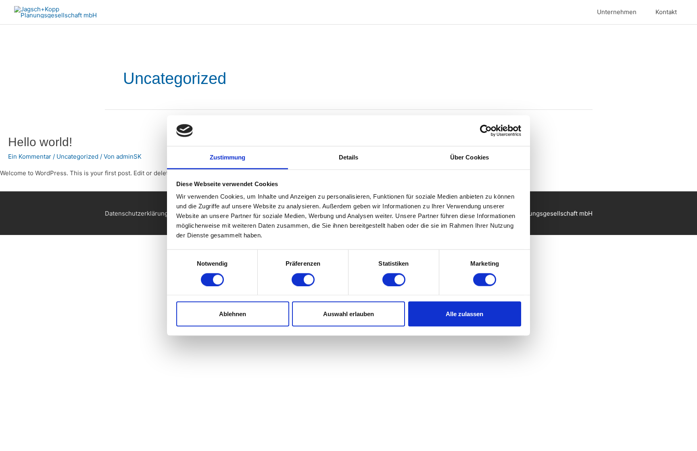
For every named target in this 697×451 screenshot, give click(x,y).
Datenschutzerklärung (136, 213)
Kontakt (666, 12)
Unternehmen (616, 12)
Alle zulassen (464, 313)
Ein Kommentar (29, 156)
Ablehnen (232, 313)
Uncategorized (77, 156)
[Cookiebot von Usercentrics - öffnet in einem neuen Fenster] (486, 130)
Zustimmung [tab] (228, 157)
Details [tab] (349, 157)
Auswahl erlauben (348, 313)
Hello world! (40, 142)
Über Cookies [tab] (469, 157)
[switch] (303, 279)
